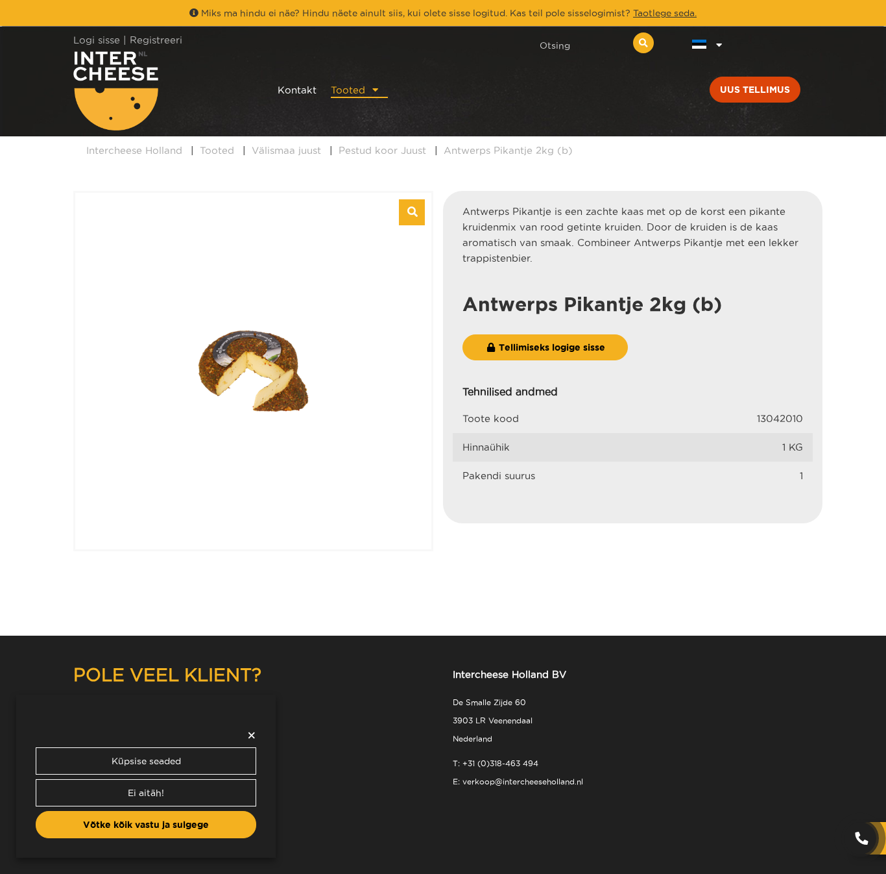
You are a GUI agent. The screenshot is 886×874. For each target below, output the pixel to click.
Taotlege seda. (665, 13)
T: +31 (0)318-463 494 (495, 763)
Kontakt (297, 89)
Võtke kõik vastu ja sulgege (146, 824)
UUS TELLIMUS (755, 89)
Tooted (348, 89)
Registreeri (156, 39)
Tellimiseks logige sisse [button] (550, 347)
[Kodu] (158, 90)
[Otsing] (643, 42)
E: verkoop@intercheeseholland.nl (518, 781)
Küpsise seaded (146, 761)
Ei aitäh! (146, 793)
